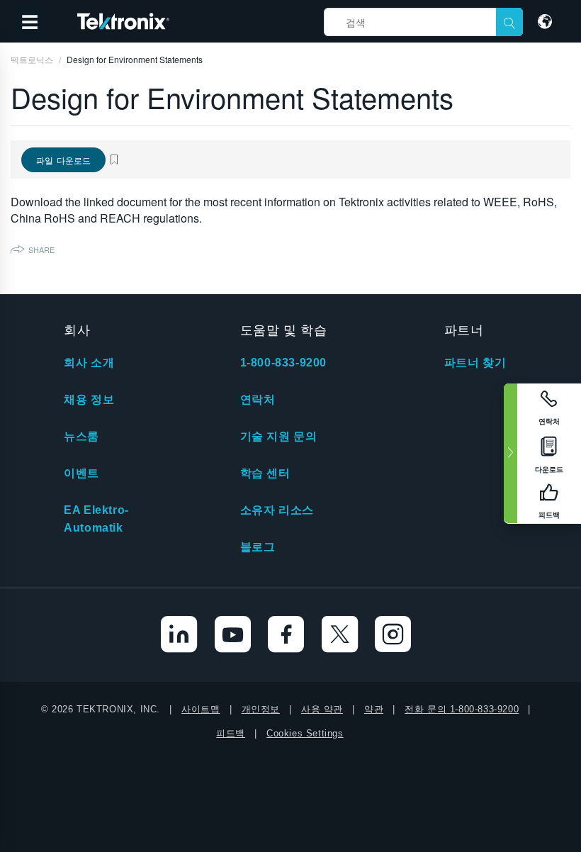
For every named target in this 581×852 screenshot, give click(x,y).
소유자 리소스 (277, 510)
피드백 (230, 733)
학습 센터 (265, 473)
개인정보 (261, 709)
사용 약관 (322, 709)
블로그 (258, 547)
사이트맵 (200, 709)
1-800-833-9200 (283, 363)
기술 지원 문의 (278, 436)
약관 (373, 709)
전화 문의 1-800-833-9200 (462, 709)
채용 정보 (89, 399)
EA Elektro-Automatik (96, 519)
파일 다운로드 (63, 160)
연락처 (258, 399)
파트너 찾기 (475, 363)
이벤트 (81, 473)
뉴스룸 (81, 436)
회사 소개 (89, 363)
